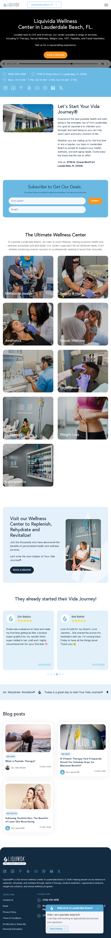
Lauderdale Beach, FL (42, 4)
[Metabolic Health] (28, 277)
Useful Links (8, 895)
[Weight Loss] (83, 418)
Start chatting (56, 929)
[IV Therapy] (28, 418)
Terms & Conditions (12, 918)
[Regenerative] (83, 371)
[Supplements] (28, 465)
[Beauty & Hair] (83, 277)
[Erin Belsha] (28, 640)
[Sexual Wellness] (83, 324)
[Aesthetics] (28, 324)
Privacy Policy (9, 912)
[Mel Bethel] (82, 640)
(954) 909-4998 (50, 900)
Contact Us (8, 900)
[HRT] (28, 371)
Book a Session (55, 55)
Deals (5, 906)
